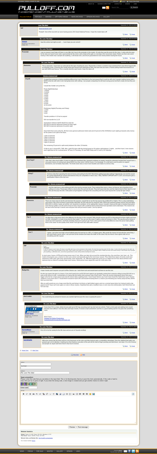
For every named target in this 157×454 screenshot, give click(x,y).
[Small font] (50, 394)
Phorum (120, 450)
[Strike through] (33, 394)
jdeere (33, 440)
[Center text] (83, 394)
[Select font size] (47, 394)
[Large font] (53, 394)
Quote (133, 34)
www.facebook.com (45, 28)
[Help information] (133, 394)
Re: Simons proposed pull (53, 157)
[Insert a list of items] (70, 394)
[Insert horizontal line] (67, 394)
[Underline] (30, 394)
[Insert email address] (63, 394)
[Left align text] (80, 394)
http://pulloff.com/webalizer (46, 438)
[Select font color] (43, 394)
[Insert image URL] (60, 394)
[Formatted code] (76, 394)
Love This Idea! (43, 25)
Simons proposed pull (50, 76)
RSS (84, 354)
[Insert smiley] (90, 394)
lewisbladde (28, 340)
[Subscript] (37, 394)
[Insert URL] (57, 394)
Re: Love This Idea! (46, 39)
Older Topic (35, 350)
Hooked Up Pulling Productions (54, 318)
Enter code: (25, 387)
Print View (76, 354)
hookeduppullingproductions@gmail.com (57, 320)
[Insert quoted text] (73, 394)
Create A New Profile (134, 1)
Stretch (24, 41)
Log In (123, 1)
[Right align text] (86, 394)
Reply (126, 34)
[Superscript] (40, 394)
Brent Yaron (29, 313)
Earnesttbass (26, 330)
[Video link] (93, 394)
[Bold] (23, 394)
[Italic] (27, 394)
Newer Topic (25, 350)
